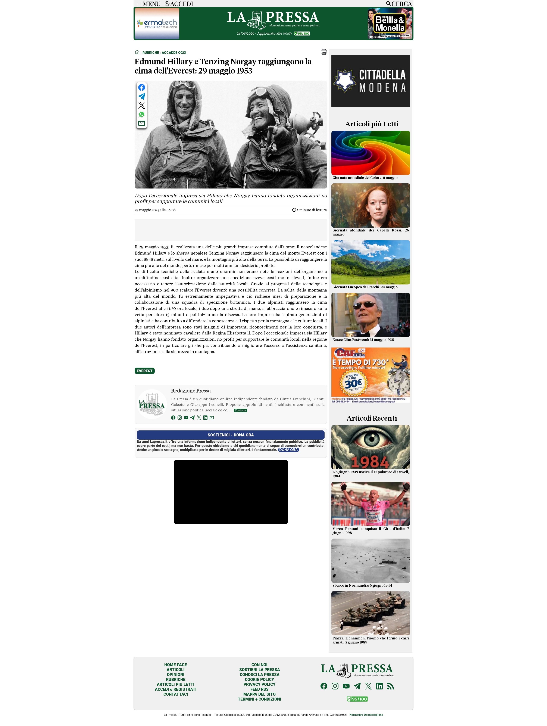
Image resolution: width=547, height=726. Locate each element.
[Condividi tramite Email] (141, 123)
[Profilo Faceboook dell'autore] (173, 418)
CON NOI (259, 664)
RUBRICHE (175, 679)
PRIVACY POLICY (259, 684)
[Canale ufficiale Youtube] (346, 687)
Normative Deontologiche (366, 714)
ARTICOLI (176, 669)
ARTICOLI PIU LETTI (175, 684)
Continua (240, 410)
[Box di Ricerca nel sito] (387, 3)
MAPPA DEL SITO (259, 694)
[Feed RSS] (390, 687)
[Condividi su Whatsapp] (141, 114)
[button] (324, 54)
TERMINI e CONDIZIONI (259, 699)
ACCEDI (181, 3)
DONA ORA (288, 450)
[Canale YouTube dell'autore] (186, 418)
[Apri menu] (138, 3)
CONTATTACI (175, 694)
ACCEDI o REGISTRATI (176, 689)
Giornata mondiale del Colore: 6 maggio (365, 178)
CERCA (401, 3)
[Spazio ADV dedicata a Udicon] (370, 404)
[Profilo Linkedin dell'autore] (205, 418)
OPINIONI (175, 674)
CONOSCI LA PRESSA (259, 674)
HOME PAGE (175, 664)
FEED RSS (259, 689)
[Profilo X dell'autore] (199, 418)
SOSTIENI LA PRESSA (259, 669)
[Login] (167, 3)
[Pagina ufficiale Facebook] (324, 687)
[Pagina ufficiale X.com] (368, 687)
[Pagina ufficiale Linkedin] (379, 687)
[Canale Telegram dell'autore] (192, 418)
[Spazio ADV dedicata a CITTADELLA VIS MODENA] (370, 110)
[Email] (212, 418)
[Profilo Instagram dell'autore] (180, 418)
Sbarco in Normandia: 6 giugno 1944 (362, 585)
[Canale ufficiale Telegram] (357, 687)
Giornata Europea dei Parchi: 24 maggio (365, 287)
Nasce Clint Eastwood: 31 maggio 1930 (363, 340)
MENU (151, 3)
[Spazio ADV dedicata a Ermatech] (157, 38)
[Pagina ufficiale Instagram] (335, 687)
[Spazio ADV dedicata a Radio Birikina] (390, 38)
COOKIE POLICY (259, 679)
